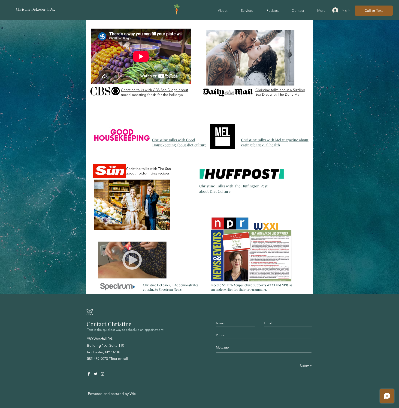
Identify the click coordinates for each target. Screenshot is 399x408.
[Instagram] (102, 374)
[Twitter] (95, 374)
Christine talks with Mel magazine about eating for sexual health (274, 142)
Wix (133, 393)
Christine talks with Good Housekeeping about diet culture (179, 142)
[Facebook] (88, 374)
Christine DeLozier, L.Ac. (35, 9)
